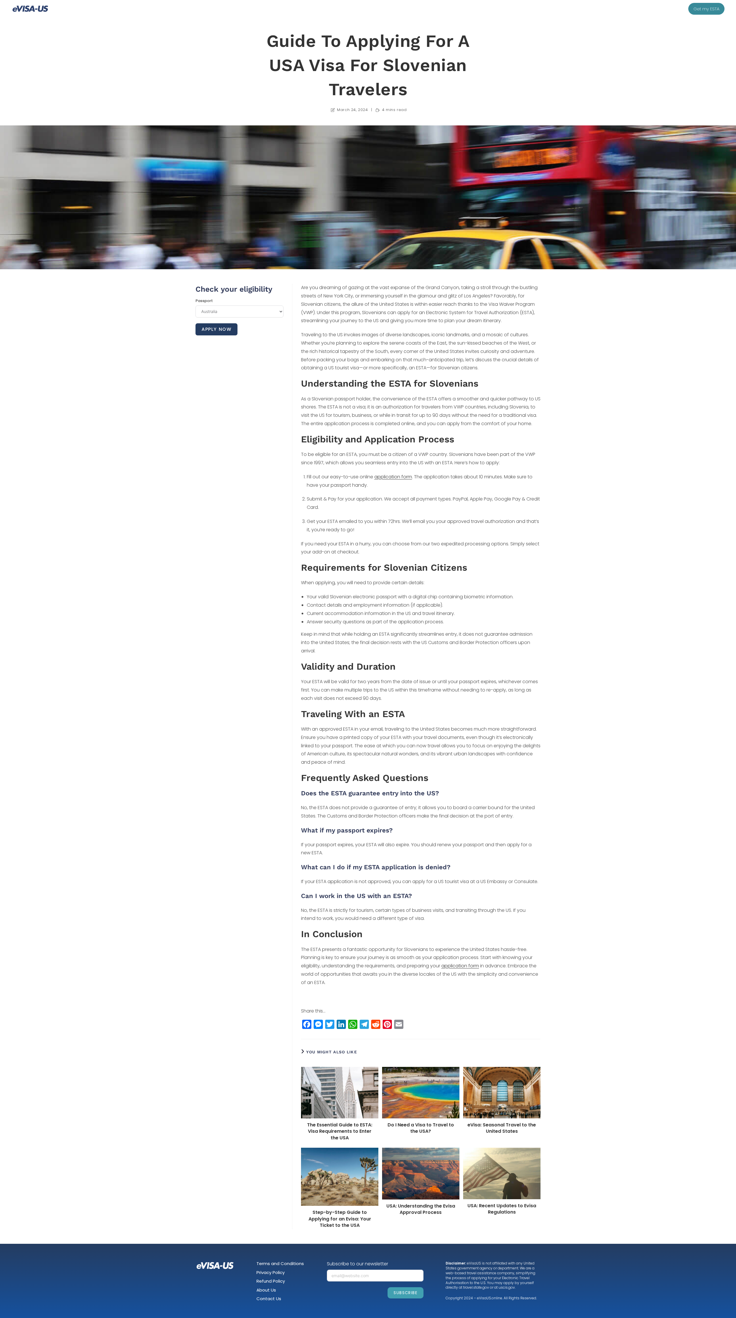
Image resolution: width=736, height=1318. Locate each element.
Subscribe (405, 1293)
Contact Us (268, 1299)
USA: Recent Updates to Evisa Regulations (501, 1209)
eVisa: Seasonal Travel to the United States (501, 1128)
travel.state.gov (476, 1287)
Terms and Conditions (280, 1263)
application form (393, 476)
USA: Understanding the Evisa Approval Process (420, 1209)
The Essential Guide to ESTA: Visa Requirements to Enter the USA (339, 1131)
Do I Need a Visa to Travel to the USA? (421, 1128)
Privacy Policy (270, 1272)
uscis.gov (507, 1287)
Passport (204, 300)
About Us (266, 1290)
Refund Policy (270, 1281)
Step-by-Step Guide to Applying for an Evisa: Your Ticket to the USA (339, 1219)
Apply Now (216, 329)
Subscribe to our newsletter (357, 1263)
